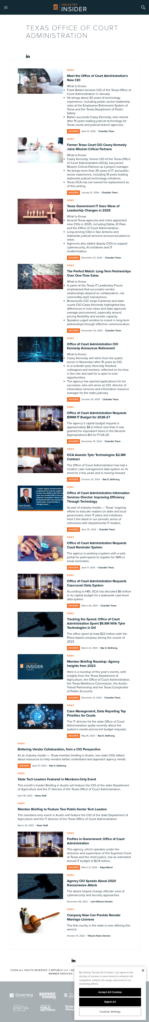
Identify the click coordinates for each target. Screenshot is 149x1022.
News (70, 70)
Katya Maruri (106, 867)
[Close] (142, 970)
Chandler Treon (106, 131)
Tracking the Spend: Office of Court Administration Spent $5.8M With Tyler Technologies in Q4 (96, 623)
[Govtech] (47, 995)
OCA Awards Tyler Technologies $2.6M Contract (96, 457)
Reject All (110, 1001)
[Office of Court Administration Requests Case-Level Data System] (40, 586)
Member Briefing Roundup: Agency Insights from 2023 (93, 663)
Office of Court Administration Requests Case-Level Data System (96, 583)
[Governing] (21, 995)
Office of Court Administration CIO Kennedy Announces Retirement (92, 346)
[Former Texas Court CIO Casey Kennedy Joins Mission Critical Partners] (40, 150)
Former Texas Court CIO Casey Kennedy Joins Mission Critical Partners (96, 147)
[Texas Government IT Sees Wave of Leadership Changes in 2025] (40, 211)
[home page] (70, 7)
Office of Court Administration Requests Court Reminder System (96, 545)
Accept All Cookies (110, 992)
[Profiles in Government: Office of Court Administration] (40, 844)
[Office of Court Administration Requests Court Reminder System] (40, 548)
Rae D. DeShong (111, 479)
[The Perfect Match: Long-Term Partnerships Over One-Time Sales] (40, 276)
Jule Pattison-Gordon (101, 901)
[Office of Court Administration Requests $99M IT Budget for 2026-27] (40, 418)
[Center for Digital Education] (21, 1008)
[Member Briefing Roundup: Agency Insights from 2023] (40, 667)
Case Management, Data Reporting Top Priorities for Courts (96, 713)
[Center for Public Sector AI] (47, 1008)
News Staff (40, 795)
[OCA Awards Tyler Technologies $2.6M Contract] (40, 460)
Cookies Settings (110, 1011)
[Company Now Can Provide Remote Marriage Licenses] (40, 920)
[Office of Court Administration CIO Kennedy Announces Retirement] (40, 349)
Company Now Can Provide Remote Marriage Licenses (93, 917)
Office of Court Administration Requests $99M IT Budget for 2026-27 (96, 415)
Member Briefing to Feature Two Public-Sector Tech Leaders (62, 809)
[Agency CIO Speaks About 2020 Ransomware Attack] (40, 886)
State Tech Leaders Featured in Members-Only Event (57, 779)
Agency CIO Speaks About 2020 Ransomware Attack (91, 883)
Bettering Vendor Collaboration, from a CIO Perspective (59, 749)
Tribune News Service (98, 935)
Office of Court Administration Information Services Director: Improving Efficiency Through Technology (98, 497)
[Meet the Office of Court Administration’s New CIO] (40, 81)
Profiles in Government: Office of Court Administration (96, 841)
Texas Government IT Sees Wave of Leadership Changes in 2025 (93, 208)
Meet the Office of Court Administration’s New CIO (97, 78)
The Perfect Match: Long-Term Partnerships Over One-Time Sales (99, 273)
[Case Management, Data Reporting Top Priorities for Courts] (40, 716)
